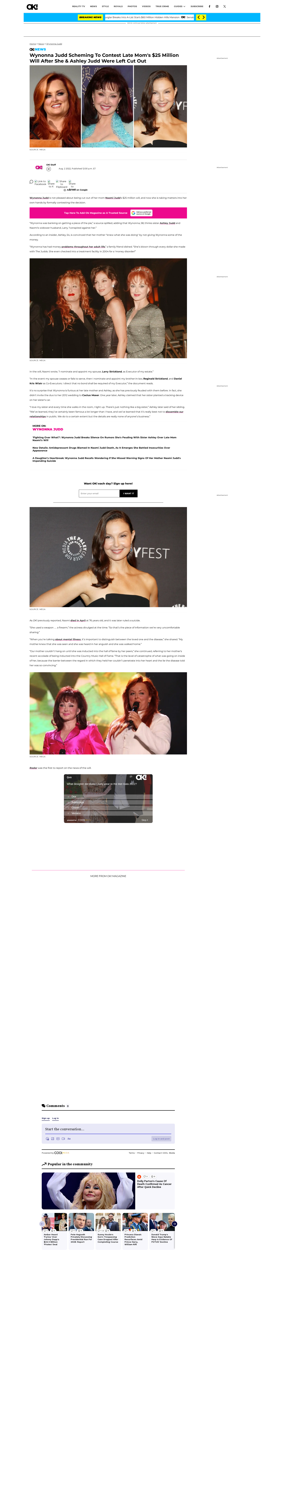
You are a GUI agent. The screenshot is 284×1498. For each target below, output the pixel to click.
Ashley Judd (167, 223)
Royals (118, 6)
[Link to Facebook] (209, 6)
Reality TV (78, 6)
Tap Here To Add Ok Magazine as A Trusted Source (95, 213)
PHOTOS (132, 6)
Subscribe (197, 6)
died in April (78, 620)
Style (105, 6)
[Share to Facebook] (40, 181)
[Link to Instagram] (217, 6)
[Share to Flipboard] (61, 181)
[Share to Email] (72, 181)
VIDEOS (146, 6)
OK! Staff (51, 164)
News (41, 44)
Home (33, 44)
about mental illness (68, 639)
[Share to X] (51, 181)
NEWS (93, 6)
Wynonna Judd (54, 44)
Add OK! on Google (77, 190)
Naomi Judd (112, 197)
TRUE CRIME (162, 6)
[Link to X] (224, 6)
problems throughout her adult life (83, 246)
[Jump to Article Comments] (31, 181)
